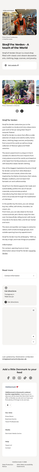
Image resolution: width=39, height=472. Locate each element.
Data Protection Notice (7, 465)
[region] (19, 326)
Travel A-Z (8, 445)
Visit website (12, 65)
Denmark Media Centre (13, 433)
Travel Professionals (12, 422)
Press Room (9, 416)
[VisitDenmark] (11, 387)
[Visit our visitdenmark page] (19, 378)
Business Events (10, 419)
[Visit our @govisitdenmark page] (25, 378)
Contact (8, 448)
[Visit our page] (14, 378)
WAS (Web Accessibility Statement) (25, 465)
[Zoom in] (33, 336)
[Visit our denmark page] (8, 378)
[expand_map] (33, 310)
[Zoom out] (33, 342)
